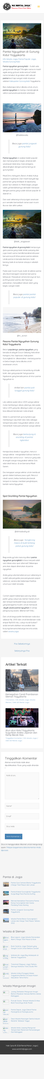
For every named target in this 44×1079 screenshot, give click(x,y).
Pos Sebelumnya (22, 644)
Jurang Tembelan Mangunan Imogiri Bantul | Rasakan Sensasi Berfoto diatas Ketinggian (26, 994)
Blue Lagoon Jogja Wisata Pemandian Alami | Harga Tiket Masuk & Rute (25, 938)
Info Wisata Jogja (10, 59)
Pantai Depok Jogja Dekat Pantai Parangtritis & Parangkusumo (23, 1011)
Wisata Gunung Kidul (11, 62)
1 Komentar (10, 700)
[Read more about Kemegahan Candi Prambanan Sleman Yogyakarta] (22, 680)
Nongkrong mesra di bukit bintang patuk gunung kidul (24, 543)
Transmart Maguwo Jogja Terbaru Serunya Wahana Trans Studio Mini (24, 965)
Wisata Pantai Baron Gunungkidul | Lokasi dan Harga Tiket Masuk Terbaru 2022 (25, 921)
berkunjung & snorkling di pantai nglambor (26, 437)
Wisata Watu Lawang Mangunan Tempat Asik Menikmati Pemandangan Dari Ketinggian (25, 1030)
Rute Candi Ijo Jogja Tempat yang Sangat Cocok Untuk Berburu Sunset (25, 947)
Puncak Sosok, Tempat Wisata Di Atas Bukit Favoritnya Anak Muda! (25, 1002)
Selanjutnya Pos (22, 650)
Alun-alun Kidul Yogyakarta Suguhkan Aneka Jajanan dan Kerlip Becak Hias (21, 732)
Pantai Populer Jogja (27, 59)
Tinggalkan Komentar (14, 738)
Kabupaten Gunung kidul (19, 81)
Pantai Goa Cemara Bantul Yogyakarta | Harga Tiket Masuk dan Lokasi (26, 884)
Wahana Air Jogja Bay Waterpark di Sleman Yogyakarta (24, 956)
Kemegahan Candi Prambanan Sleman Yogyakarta (22, 695)
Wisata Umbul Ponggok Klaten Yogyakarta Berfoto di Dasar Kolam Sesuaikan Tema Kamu (24, 975)
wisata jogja (13, 631)
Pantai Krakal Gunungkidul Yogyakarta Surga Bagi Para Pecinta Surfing (25, 893)
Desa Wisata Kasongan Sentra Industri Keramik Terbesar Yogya (25, 1020)
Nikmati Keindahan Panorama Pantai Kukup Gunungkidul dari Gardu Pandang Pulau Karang (25, 903)
